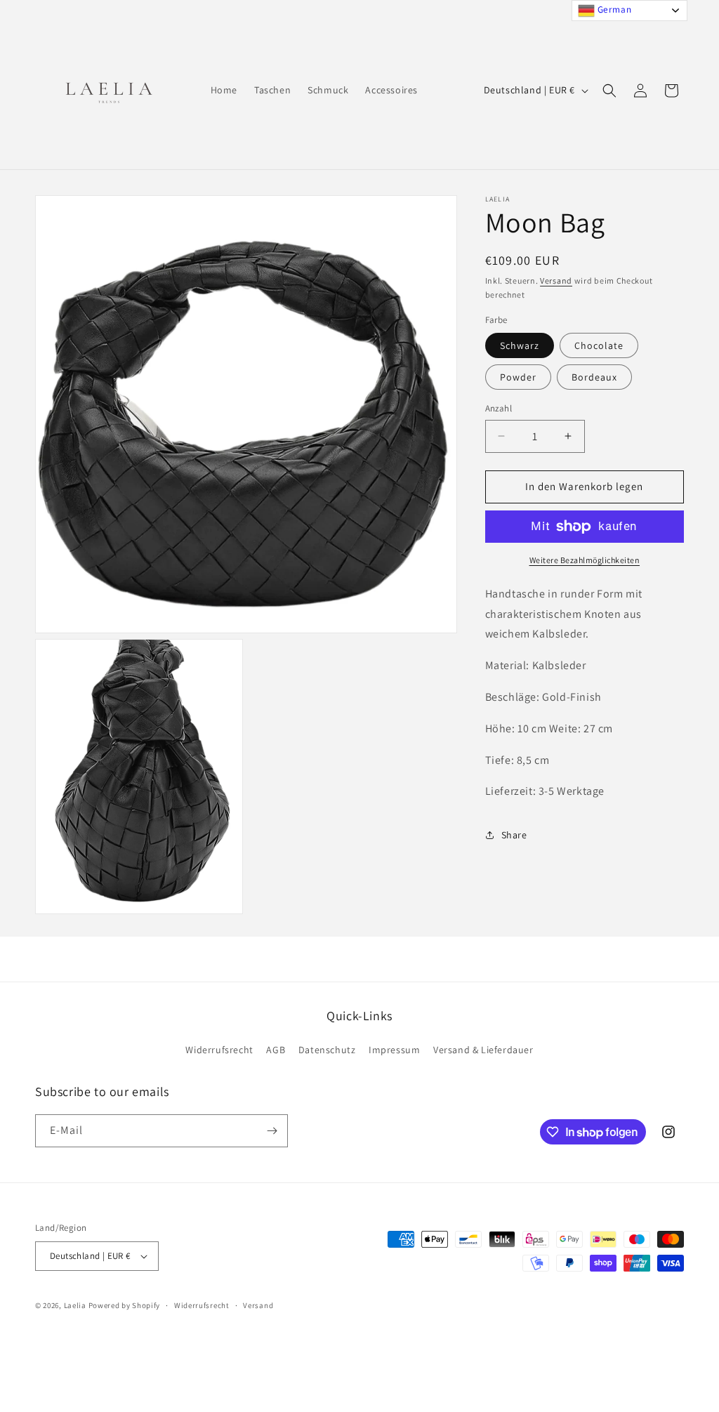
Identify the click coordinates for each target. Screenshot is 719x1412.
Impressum (394, 1049)
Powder (518, 377)
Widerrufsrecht (219, 1049)
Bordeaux (594, 377)
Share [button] (514, 835)
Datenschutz (327, 1049)
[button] (609, 90)
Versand (556, 280)
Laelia (76, 1305)
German (613, 9)
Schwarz (519, 345)
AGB (275, 1049)
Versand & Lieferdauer (483, 1049)
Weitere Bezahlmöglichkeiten (584, 560)
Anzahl (498, 408)
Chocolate (599, 345)
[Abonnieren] (271, 1130)
